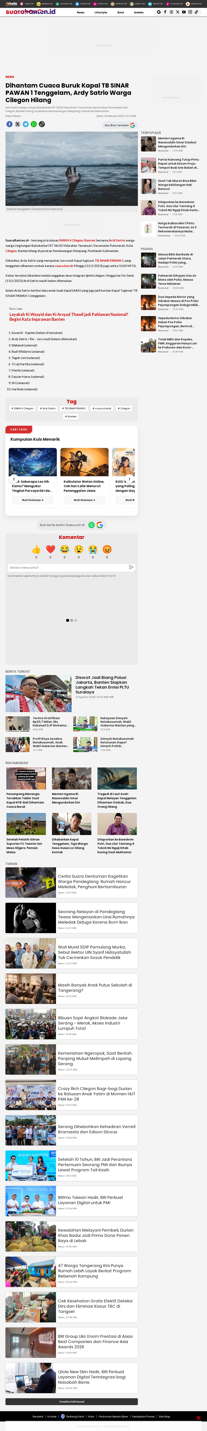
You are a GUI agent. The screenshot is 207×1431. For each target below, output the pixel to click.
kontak (52, 1416)
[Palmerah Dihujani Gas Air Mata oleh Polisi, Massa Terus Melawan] (148, 287)
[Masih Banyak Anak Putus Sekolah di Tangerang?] (30, 1002)
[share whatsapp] (34, 125)
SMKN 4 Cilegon (71, 240)
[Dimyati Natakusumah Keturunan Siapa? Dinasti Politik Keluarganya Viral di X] (86, 750)
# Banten (71, 416)
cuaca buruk (64, 266)
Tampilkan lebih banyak (71, 1401)
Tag (72, 401)
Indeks (139, 12)
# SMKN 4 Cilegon (22, 408)
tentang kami (75, 1416)
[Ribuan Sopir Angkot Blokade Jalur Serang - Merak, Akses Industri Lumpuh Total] (30, 1037)
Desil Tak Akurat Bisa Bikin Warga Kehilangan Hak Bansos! (177, 185)
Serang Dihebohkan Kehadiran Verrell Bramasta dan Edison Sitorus (96, 1129)
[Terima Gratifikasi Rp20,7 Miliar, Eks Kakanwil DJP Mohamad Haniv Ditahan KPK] (18, 729)
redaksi (38, 1416)
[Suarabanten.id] (30, 14)
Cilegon (11, 251)
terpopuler (151, 132)
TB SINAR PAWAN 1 (109, 260)
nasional (163, 150)
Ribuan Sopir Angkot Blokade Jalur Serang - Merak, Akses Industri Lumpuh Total (93, 1023)
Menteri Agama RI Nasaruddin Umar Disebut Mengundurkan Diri (177, 142)
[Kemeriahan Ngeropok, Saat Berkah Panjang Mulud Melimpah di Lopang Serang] (30, 1073)
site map (164, 1416)
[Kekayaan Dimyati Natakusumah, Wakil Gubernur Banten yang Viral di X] (86, 729)
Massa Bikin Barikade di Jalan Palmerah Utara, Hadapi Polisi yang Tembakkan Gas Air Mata (177, 258)
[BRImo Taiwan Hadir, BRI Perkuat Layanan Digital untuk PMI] (30, 1214)
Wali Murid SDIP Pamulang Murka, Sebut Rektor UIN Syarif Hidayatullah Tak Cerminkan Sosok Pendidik (94, 952)
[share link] (42, 125)
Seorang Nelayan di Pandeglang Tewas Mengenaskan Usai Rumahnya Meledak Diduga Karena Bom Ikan (96, 917)
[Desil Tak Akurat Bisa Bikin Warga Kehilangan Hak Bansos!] (148, 192)
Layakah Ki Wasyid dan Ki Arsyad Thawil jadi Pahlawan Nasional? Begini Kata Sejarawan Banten (69, 317)
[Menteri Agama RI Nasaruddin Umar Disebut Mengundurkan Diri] (148, 149)
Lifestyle (101, 12)
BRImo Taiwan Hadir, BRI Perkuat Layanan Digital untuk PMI (90, 1200)
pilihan (147, 249)
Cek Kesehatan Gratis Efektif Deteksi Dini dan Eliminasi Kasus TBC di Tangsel (95, 1306)
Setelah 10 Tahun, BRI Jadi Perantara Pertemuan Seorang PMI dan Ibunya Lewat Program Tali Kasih (95, 1165)
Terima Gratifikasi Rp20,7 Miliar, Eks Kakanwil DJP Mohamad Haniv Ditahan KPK (50, 721)
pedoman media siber (113, 1416)
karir (91, 1416)
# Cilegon (124, 408)
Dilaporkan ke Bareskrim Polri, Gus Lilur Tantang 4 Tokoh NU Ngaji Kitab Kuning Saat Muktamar (179, 206)
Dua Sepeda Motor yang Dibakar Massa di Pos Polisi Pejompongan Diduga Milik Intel (178, 301)
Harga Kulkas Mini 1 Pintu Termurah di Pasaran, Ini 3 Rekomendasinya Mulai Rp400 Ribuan (177, 227)
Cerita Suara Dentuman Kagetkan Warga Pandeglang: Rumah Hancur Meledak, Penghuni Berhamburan (94, 881)
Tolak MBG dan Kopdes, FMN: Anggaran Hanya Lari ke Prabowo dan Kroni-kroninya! (177, 343)
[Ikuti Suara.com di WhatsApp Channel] (91, 525)
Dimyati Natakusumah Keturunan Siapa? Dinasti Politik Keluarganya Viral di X (117, 742)
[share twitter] (18, 125)
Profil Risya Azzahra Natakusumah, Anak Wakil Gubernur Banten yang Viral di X (50, 742)
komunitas (164, 235)
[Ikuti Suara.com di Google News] (99, 525)
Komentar (71, 537)
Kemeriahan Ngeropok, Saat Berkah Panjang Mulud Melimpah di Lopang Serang (95, 1058)
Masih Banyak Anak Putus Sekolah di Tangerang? (95, 987)
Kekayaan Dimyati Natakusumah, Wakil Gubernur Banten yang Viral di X (117, 721)
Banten (89, 240)
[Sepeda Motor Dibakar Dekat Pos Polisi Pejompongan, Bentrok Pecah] (148, 329)
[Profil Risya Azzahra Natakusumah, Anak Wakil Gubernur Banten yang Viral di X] (18, 750)
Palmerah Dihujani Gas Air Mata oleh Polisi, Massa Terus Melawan (177, 280)
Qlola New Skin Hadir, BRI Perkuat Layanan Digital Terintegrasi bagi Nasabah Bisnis (92, 1377)
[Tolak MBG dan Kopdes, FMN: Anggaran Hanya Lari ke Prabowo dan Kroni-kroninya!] (148, 351)
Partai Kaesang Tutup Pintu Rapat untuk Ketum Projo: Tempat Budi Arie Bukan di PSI (178, 164)
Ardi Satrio (117, 240)
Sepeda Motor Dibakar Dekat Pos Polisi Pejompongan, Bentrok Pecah (175, 322)
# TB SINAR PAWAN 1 (74, 408)
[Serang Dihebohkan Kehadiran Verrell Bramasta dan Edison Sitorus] (30, 1143)
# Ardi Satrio (47, 408)
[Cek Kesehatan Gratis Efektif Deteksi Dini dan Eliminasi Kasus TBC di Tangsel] (30, 1320)
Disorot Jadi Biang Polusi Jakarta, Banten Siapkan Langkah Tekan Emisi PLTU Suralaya (102, 684)
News (80, 12)
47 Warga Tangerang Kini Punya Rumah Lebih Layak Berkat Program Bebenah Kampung (94, 1271)
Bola (120, 12)
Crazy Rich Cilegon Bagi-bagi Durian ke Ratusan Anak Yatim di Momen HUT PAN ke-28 (96, 1094)
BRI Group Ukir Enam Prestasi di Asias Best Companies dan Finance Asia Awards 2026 (95, 1342)
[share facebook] (9, 125)
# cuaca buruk (101, 408)
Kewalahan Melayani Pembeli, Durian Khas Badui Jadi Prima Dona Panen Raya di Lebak (95, 1235)
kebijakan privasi (143, 1416)
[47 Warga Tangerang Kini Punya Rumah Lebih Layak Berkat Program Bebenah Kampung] (30, 1285)
